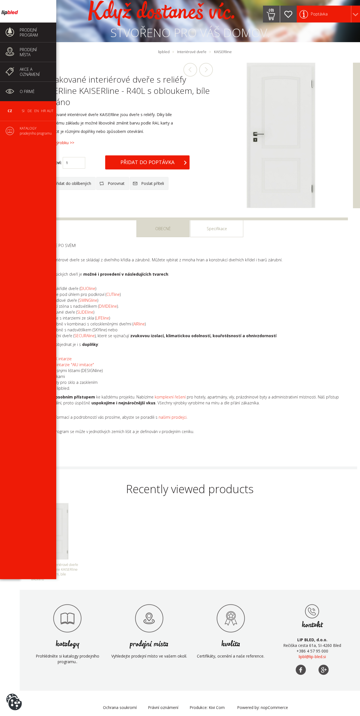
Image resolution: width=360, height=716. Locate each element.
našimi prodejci (172, 417)
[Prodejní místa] (312, 611)
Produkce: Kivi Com (207, 707)
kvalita (230, 644)
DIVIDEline (108, 306)
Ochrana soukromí (120, 707)
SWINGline (88, 300)
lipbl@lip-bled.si (312, 656)
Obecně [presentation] (163, 228)
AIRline (139, 324)
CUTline (113, 294)
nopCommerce (274, 707)
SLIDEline (85, 312)
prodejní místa (149, 644)
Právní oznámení (163, 707)
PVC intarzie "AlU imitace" (71, 364)
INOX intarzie (60, 358)
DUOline (87, 288)
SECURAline (84, 335)
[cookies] (14, 693)
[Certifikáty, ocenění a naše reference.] (230, 618)
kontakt (312, 625)
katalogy (68, 644)
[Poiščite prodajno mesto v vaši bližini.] (149, 618)
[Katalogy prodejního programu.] (67, 618)
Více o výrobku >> (58, 142)
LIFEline (102, 318)
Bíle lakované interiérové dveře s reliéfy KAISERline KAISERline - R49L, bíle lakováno (206, 70)
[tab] (163, 228)
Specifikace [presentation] (217, 228)
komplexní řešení (170, 397)
